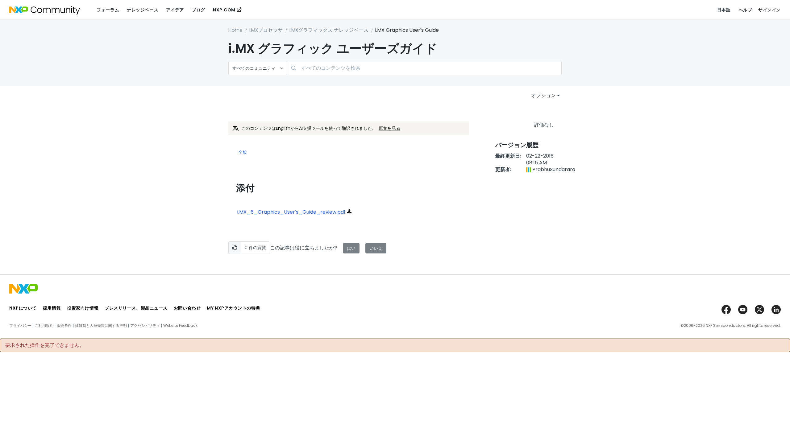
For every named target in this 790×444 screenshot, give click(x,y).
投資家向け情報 (82, 308)
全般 (242, 152)
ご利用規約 (44, 325)
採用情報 (52, 308)
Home (235, 30)
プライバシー (20, 325)
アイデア (175, 10)
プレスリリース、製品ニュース (136, 308)
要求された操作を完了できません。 (44, 345)
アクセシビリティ (145, 325)
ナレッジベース (142, 10)
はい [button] (351, 248)
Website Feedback (180, 325)
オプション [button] (543, 95)
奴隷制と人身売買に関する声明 (101, 325)
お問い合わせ (187, 308)
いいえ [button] (375, 248)
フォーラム (108, 10)
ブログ (198, 10)
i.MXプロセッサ (266, 30)
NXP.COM (224, 10)
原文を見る (389, 128)
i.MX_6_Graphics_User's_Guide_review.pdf (291, 212)
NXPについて (23, 308)
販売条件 (64, 325)
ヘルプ (745, 10)
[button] (235, 248)
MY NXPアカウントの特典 (233, 308)
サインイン (769, 10)
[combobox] (424, 68)
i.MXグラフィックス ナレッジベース (328, 30)
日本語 (724, 10)
